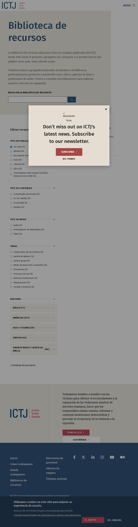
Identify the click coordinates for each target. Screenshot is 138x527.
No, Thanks (69, 159)
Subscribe (68, 151)
